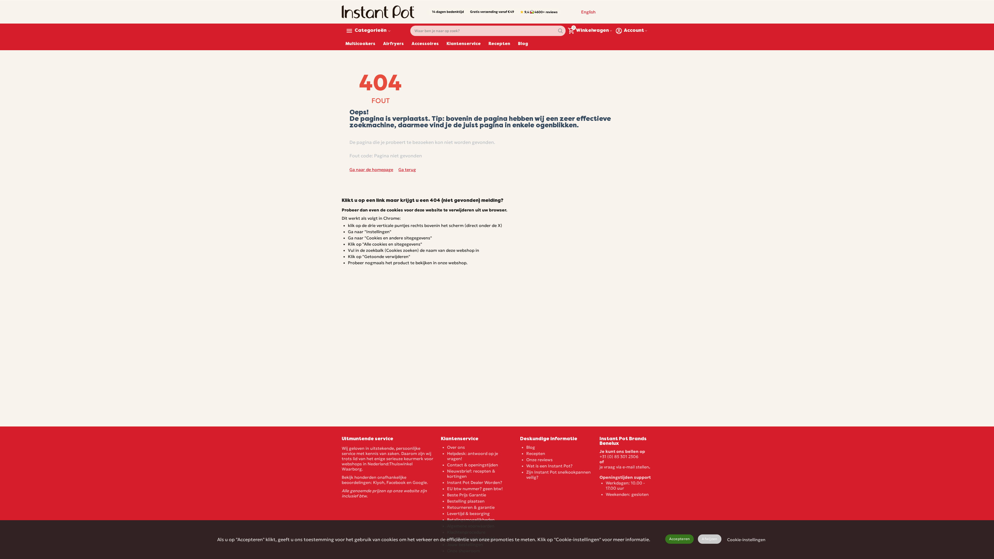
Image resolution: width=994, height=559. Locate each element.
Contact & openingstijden (472, 464)
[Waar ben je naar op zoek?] (560, 31)
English (588, 11)
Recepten (499, 44)
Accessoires (425, 44)
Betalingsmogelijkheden (471, 519)
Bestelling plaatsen (466, 501)
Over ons (456, 447)
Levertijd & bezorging (468, 513)
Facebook (396, 482)
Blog (523, 44)
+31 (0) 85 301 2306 (619, 456)
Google (420, 482)
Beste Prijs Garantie (466, 494)
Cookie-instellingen (746, 539)
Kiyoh (378, 482)
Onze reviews (539, 459)
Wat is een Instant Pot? (549, 465)
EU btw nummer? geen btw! (475, 488)
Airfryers (393, 44)
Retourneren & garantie (471, 507)
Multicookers (360, 44)
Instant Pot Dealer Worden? (474, 482)
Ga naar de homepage (371, 169)
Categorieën (370, 31)
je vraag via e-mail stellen (624, 466)
